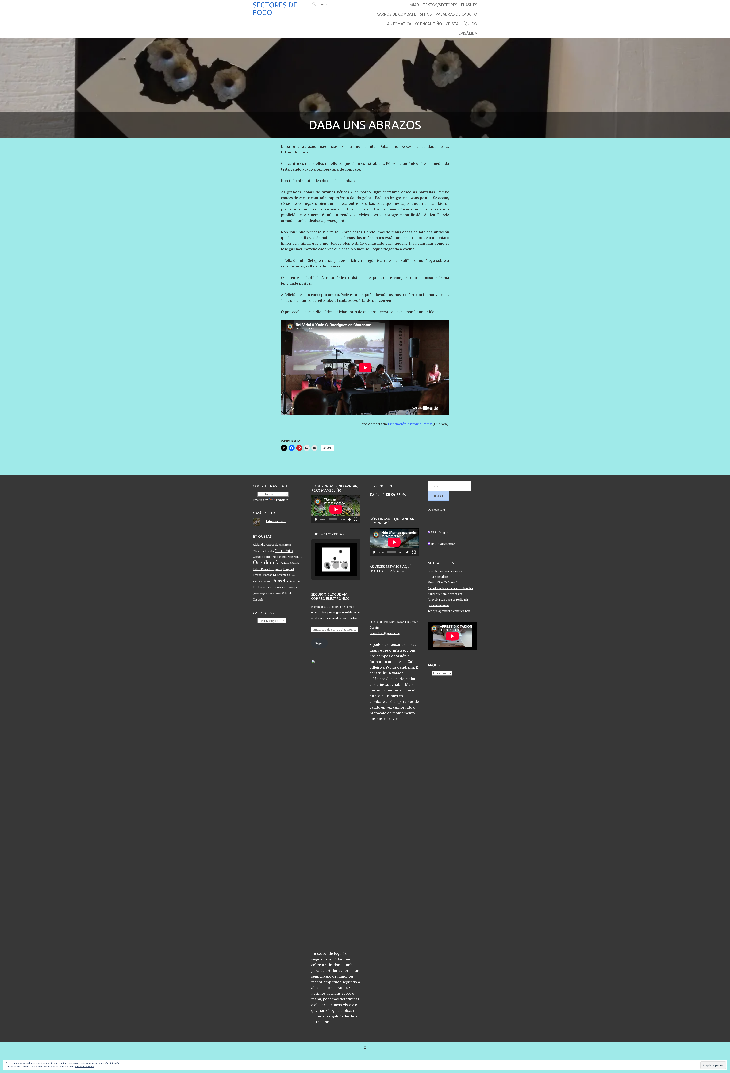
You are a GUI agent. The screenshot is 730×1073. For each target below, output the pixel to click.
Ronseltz (280, 581)
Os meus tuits (437, 509)
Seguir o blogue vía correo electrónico (330, 596)
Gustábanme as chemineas (445, 571)
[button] (327, 565)
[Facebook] (372, 494)
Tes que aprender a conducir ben (449, 611)
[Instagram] (382, 494)
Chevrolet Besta (263, 551)
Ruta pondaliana (438, 577)
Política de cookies (84, 1066)
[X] (377, 494)
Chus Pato (284, 550)
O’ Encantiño (428, 23)
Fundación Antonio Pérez (410, 423)
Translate (282, 500)
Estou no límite (276, 521)
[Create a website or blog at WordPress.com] (365, 1047)
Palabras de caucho (456, 14)
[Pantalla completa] (355, 519)
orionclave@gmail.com (385, 633)
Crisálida (467, 33)
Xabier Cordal (274, 593)
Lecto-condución (282, 557)
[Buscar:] (335, 4)
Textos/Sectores (440, 4)
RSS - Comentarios (443, 544)
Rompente (267, 581)
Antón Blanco (285, 545)
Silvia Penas (268, 587)
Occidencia (266, 562)
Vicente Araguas (260, 593)
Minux (298, 557)
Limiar (412, 4)
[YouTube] (388, 494)
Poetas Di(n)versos (275, 575)
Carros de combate (396, 14)
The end (278, 587)
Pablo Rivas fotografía (267, 569)
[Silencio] (349, 519)
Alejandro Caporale (265, 544)
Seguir (319, 643)
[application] (336, 509)
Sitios (426, 14)
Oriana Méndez (291, 563)
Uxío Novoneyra (289, 587)
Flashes (469, 4)
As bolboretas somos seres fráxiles (450, 588)
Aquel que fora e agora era (445, 594)
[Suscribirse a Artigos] (429, 532)
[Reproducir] (316, 519)
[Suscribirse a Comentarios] (429, 544)
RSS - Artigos (439, 532)
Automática (399, 23)
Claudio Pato (261, 557)
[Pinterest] (398, 494)
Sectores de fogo (275, 8)
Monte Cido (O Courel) (442, 582)
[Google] (393, 494)
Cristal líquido (461, 23)
